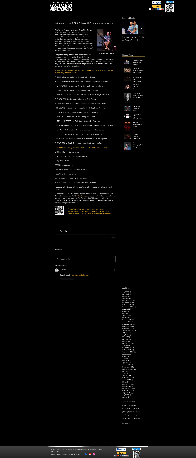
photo (124, 412)
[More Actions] (114, 270)
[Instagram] (94, 454)
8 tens (124, 405)
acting (135, 408)
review (138, 412)
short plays (126, 415)
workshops (136, 418)
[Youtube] (90, 454)
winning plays (126, 418)
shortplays (134, 415)
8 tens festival (132, 405)
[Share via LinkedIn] (66, 231)
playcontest (131, 412)
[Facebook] (86, 454)
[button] (92, 9)
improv (140, 408)
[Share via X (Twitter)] (61, 231)
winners (141, 415)
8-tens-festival (126, 408)
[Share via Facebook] (56, 231)
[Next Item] (142, 27)
